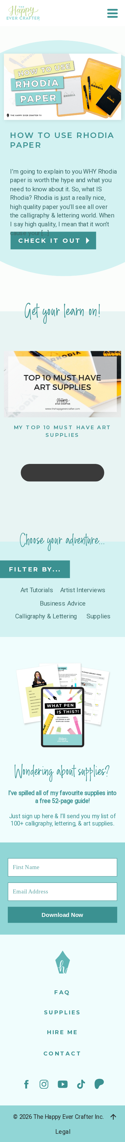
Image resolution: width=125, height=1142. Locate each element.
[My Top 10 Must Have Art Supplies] (62, 384)
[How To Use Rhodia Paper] (62, 87)
